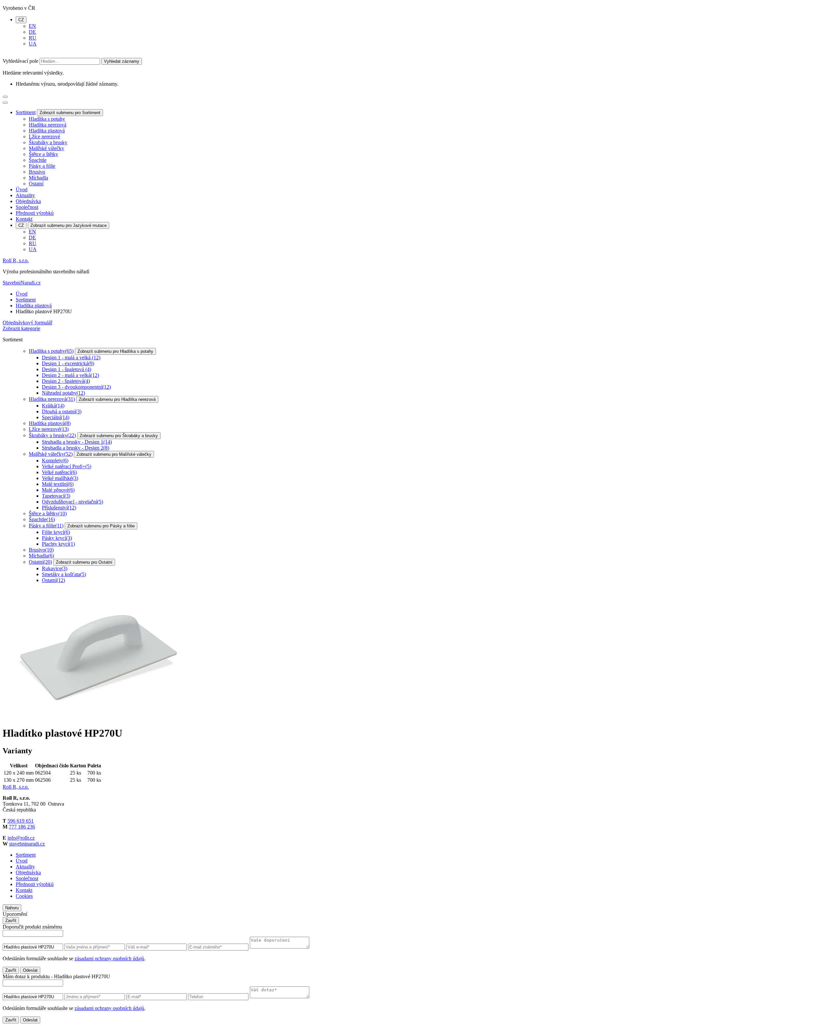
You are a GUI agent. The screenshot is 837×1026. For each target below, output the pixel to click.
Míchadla (38, 177)
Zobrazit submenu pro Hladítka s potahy (115, 351)
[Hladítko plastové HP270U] (101, 717)
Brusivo (37, 172)
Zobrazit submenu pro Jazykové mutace (68, 225)
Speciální (55, 417)
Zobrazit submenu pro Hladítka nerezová (117, 399)
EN (32, 26)
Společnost (27, 207)
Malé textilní (58, 484)
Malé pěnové (58, 490)
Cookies (24, 896)
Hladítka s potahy (47, 119)
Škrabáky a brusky (48, 142)
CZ (21, 19)
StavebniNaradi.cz (22, 282)
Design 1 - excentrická (68, 363)
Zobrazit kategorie (21, 328)
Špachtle (37, 160)
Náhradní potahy (63, 393)
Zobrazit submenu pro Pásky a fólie (101, 525)
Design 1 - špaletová (66, 369)
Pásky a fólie (42, 166)
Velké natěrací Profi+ (66, 466)
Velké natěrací (59, 472)
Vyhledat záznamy (121, 61)
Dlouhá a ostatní (61, 411)
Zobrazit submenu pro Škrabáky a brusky (119, 435)
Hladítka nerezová (47, 125)
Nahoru (12, 907)
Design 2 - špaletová (66, 381)
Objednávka (28, 201)
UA (33, 43)
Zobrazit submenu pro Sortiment (70, 112)
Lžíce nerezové (44, 136)
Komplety (55, 460)
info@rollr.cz (21, 838)
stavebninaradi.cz (27, 843)
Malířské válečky (46, 148)
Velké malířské (60, 478)
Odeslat (30, 970)
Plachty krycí (58, 544)
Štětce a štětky (43, 154)
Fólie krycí (56, 532)
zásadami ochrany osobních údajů (109, 958)
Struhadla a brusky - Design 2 (75, 448)
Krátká (53, 405)
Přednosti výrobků (35, 213)
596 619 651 (21, 821)
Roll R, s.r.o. (16, 260)
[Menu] (5, 97)
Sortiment (26, 112)
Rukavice (54, 568)
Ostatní (36, 183)
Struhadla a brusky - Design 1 (77, 442)
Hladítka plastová (47, 130)
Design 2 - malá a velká (70, 375)
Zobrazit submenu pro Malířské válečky (114, 454)
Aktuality (25, 195)
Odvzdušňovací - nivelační (72, 501)
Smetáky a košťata (64, 574)
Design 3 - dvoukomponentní (76, 387)
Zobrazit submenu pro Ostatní (84, 562)
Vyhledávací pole (20, 61)
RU (32, 38)
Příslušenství (59, 507)
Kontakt (24, 219)
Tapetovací (56, 496)
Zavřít (10, 920)
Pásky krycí (57, 538)
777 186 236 (22, 826)
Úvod (21, 189)
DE (32, 32)
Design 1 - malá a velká (71, 357)
